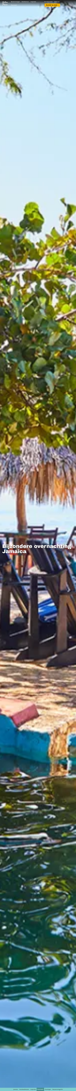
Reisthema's (25, 2)
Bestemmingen (15, 2)
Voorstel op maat (51, 5)
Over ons (57, 2)
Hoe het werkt (48, 2)
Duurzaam (14, 5)
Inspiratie (33, 2)
